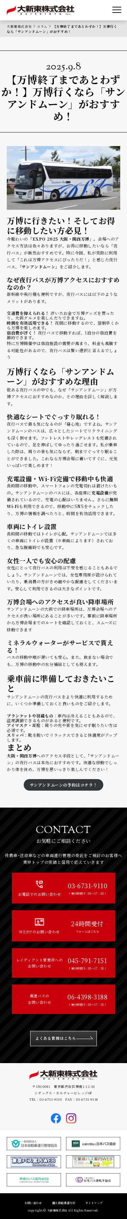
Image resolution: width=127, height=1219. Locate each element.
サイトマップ (94, 1203)
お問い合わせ (33, 1203)
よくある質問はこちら (55, 1038)
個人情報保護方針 (64, 1203)
